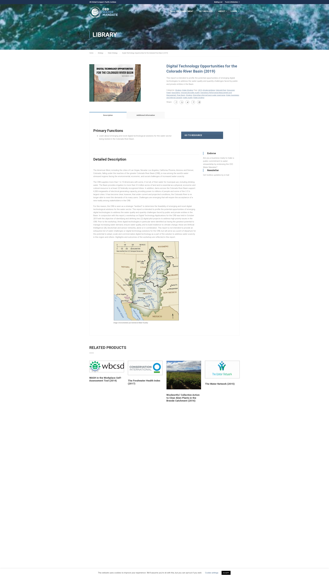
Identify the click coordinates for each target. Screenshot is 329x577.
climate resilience (209, 90)
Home (91, 53)
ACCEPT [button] (226, 573)
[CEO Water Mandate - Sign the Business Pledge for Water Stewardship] (103, 12)
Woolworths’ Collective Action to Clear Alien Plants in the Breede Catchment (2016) (183, 398)
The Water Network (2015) (220, 383)
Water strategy (198, 98)
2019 (200, 90)
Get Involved (206, 11)
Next (165, 83)
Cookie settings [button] (211, 573)
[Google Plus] (182, 102)
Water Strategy (113, 53)
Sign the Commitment (181, 11)
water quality (188, 98)
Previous (87, 83)
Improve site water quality (190, 93)
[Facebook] (176, 102)
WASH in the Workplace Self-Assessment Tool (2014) (105, 379)
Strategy (100, 53)
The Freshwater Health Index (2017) (144, 382)
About (221, 11)
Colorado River (221, 90)
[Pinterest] (193, 102)
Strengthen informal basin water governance (209, 95)
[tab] (108, 115)
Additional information (145, 115)
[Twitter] (187, 102)
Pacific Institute (110, 2)
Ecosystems (176, 93)
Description (108, 115)
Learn (234, 11)
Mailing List (218, 2)
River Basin (181, 95)
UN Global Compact (96, 2)
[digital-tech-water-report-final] (115, 83)
